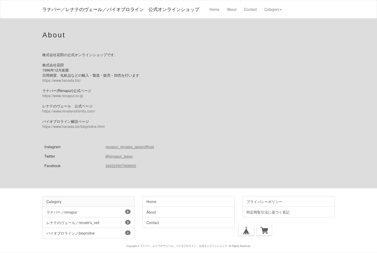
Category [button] (271, 9)
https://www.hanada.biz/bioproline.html (73, 126)
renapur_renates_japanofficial (129, 146)
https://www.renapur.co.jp (62, 95)
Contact (250, 9)
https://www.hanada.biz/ (61, 80)
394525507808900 (120, 165)
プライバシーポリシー (264, 201)
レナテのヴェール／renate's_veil (87, 222)
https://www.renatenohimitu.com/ (68, 111)
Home (214, 9)
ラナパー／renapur (87, 212)
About (231, 9)
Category (53, 201)
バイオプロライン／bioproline (87, 233)
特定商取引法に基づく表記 (268, 212)
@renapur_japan (119, 156)
